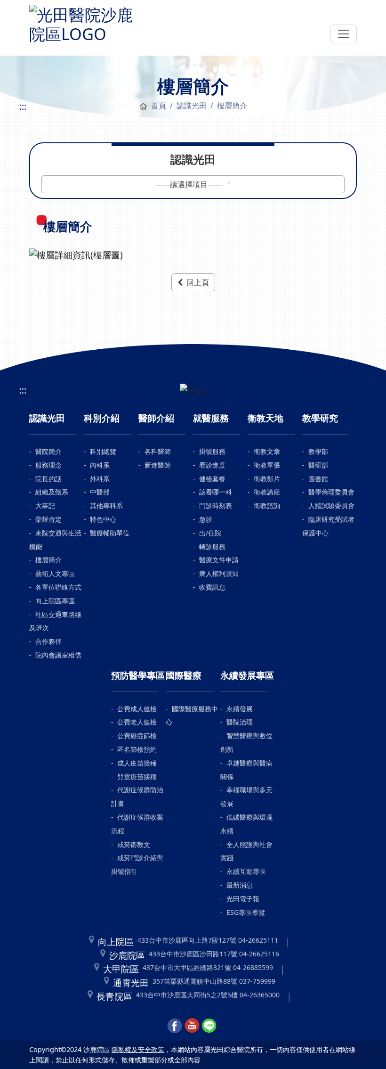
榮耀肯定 (48, 519)
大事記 (45, 505)
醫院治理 (239, 721)
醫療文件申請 (219, 559)
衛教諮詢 (267, 505)
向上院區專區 (55, 600)
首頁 (158, 105)
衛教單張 (267, 464)
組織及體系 (51, 491)
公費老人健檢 (137, 721)
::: (22, 106)
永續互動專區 (246, 871)
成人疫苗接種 (137, 762)
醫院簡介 (48, 451)
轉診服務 (212, 546)
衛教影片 (267, 478)
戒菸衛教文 (133, 844)
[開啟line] (209, 1024)
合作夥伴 (48, 641)
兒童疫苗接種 (137, 776)
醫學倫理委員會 (331, 491)
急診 (205, 519)
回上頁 (197, 282)
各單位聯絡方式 (58, 587)
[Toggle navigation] (343, 34)
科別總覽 (103, 451)
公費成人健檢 (137, 708)
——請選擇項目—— (190, 184)
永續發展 (239, 708)
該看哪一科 (215, 491)
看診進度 (212, 464)
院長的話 (48, 478)
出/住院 (210, 532)
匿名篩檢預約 (137, 749)
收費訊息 (212, 587)
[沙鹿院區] (81, 22)
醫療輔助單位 (109, 532)
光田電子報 (242, 898)
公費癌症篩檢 (137, 735)
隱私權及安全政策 (138, 1049)
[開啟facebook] (174, 1024)
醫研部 (318, 464)
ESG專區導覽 (245, 912)
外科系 (100, 478)
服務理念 (48, 464)
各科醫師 (158, 451)
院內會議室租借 (58, 654)
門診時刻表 (215, 505)
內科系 (100, 464)
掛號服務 (212, 451)
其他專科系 (106, 505)
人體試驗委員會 (331, 505)
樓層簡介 (48, 559)
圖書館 (318, 478)
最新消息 (239, 884)
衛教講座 (267, 491)
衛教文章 (267, 451)
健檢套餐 (212, 478)
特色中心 (103, 519)
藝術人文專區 (55, 573)
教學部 (318, 451)
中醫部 (100, 491)
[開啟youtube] (192, 1024)
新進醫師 (158, 464)
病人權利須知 (219, 573)
